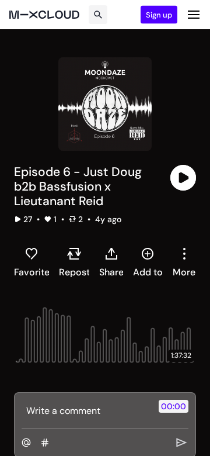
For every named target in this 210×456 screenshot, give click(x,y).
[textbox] (85, 410)
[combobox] (184, 262)
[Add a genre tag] (45, 442)
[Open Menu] (194, 15)
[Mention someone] (26, 442)
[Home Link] (44, 15)
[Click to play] (183, 178)
